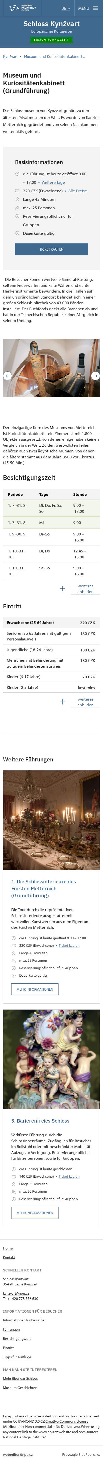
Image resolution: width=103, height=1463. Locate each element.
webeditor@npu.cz (17, 1454)
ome (9, 1248)
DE (64, 8)
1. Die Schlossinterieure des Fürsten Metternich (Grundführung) (43, 888)
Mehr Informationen (34, 989)
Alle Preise (77, 190)
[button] (7, 375)
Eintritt (8, 1347)
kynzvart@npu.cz (16, 1293)
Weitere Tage (53, 182)
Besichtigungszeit (17, 1338)
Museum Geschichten (20, 1387)
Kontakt (9, 1257)
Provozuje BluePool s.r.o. (81, 1454)
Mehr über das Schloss (20, 1378)
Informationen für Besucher (24, 1320)
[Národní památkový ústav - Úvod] (22, 8)
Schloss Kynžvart (52, 23)
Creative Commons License (67, 1421)
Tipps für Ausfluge (17, 1357)
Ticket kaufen (52, 249)
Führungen (11, 1329)
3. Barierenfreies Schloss (40, 1120)
